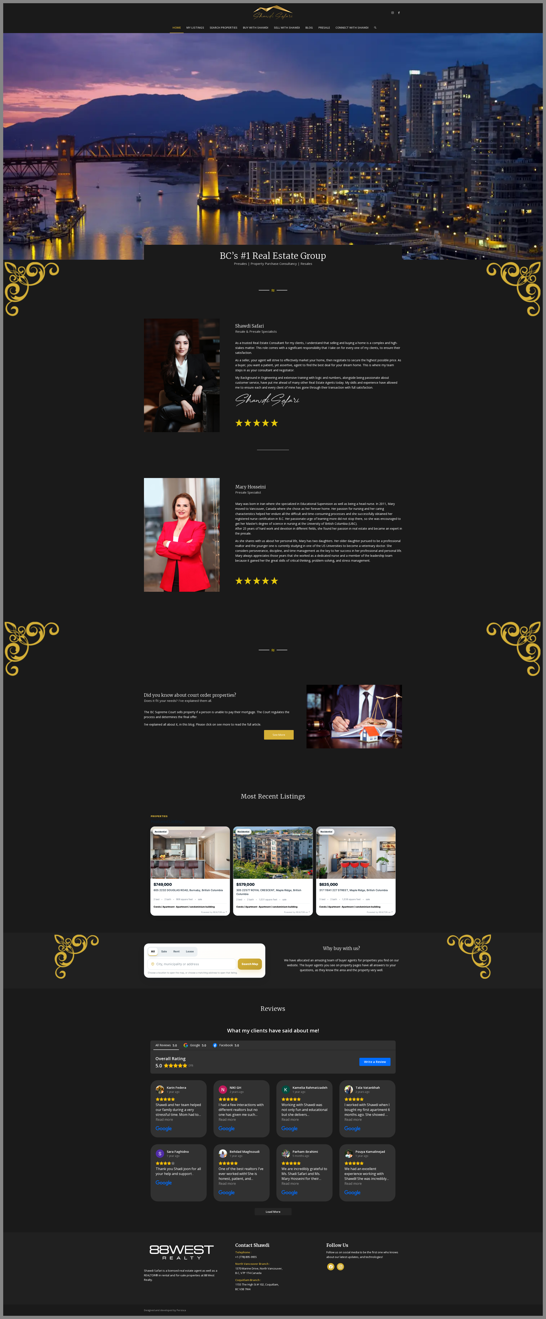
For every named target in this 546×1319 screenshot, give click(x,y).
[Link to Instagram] (392, 12)
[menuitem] (177, 27)
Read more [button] (164, 1119)
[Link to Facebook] (399, 12)
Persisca (181, 1310)
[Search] (373, 27)
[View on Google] (160, 1089)
